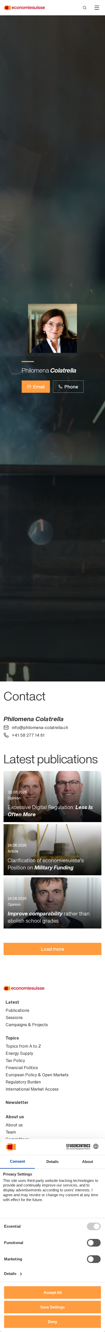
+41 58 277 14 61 (28, 735)
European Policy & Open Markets (37, 1075)
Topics (12, 1038)
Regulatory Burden (23, 1082)
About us (15, 1117)
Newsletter (17, 1102)
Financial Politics (22, 1068)
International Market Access (32, 1089)
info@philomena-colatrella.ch (40, 727)
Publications (17, 1010)
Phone (71, 386)
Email (39, 386)
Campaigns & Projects (27, 1025)
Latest (12, 1002)
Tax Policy (15, 1060)
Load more (52, 949)
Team (11, 1132)
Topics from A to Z (23, 1046)
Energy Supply (19, 1053)
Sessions (14, 1017)
